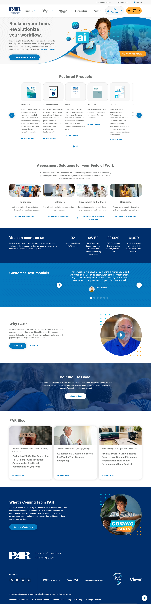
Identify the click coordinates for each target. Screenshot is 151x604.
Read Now (19, 475)
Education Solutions (26, 216)
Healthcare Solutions (59, 216)
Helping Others (75, 396)
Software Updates (40, 599)
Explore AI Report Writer (25, 57)
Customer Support (103, 2)
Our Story (18, 345)
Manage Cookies (93, 599)
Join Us (35, 345)
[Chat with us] (144, 598)
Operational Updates (18, 599)
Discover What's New (23, 527)
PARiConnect (122, 2)
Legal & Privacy (75, 599)
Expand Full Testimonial (114, 280)
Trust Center (58, 599)
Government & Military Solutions (93, 217)
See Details (29, 138)
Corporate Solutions (127, 216)
